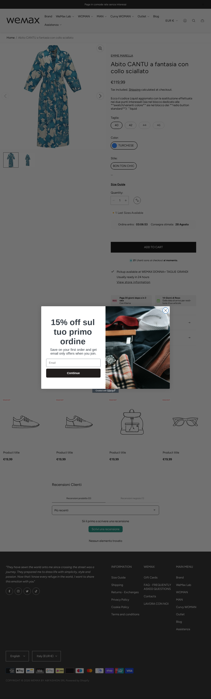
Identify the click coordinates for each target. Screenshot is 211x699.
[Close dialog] (165, 310)
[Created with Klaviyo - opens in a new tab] (105, 391)
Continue (73, 373)
